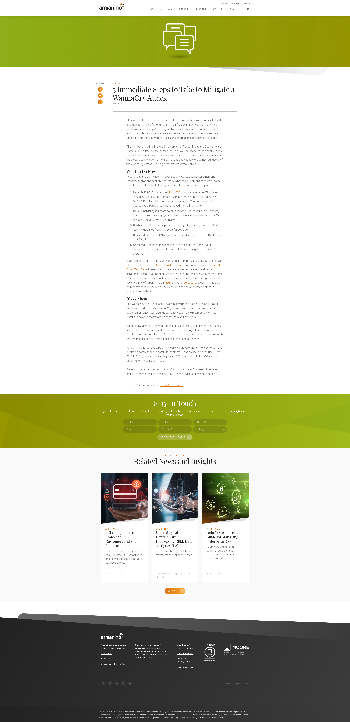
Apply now (140, 654)
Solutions (156, 9)
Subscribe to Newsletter (113, 664)
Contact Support (185, 648)
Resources (201, 9)
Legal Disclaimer (185, 667)
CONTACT (224, 4)
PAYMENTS (247, 4)
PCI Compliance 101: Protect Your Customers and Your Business (121, 539)
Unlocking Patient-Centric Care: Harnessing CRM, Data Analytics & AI (174, 539)
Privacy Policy (184, 662)
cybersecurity (189, 282)
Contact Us (106, 653)
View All (173, 591)
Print (100, 110)
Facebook (100, 101)
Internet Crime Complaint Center (164, 265)
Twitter (100, 89)
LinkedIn (100, 95)
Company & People (178, 9)
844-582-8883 (118, 648)
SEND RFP (235, 4)
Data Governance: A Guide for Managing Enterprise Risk (222, 537)
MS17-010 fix (175, 192)
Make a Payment (185, 653)
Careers (218, 9)
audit (168, 282)
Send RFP (106, 659)
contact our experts (171, 385)
